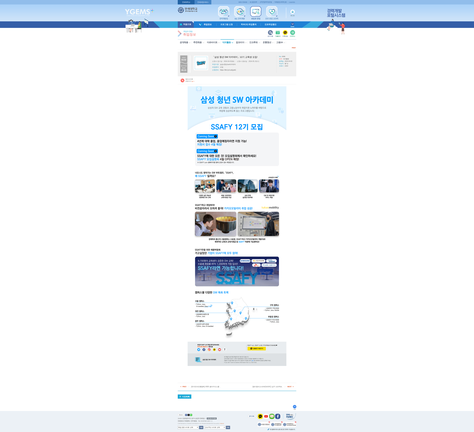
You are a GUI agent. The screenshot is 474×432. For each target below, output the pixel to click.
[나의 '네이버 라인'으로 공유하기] (191, 415)
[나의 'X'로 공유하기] (189, 415)
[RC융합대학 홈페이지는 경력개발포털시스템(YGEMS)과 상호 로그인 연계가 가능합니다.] (276, 424)
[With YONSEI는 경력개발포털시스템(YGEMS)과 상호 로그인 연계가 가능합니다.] (263, 424)
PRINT (294, 48)
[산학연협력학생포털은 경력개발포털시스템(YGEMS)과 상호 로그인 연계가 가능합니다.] (289, 424)
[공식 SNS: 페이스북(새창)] (277, 416)
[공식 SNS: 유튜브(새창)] (266, 416)
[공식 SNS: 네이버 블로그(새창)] (272, 416)
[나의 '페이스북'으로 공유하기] (186, 415)
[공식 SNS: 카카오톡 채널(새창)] (260, 416)
